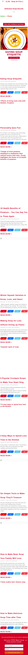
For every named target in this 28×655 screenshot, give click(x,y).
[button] (14, 11)
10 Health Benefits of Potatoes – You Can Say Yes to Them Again (13, 212)
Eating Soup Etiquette (11, 79)
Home (2, 16)
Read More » (6, 96)
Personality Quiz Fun (10, 128)
